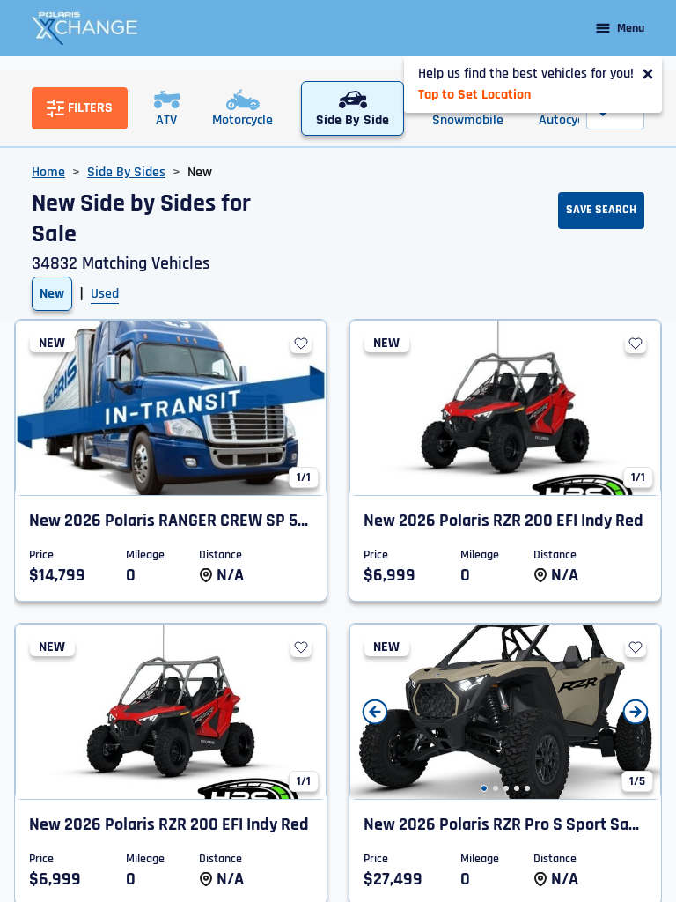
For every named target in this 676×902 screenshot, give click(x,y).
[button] (484, 788)
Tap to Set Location (474, 94)
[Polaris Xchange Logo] (84, 28)
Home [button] (48, 172)
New (52, 294)
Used (105, 294)
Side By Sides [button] (126, 172)
